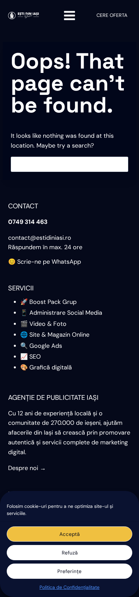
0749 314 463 (28, 222)
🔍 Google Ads (41, 346)
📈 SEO (30, 357)
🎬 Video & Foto (43, 324)
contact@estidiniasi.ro (39, 238)
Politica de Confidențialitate (69, 587)
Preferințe (69, 571)
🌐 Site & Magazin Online (54, 335)
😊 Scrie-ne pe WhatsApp (44, 262)
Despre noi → (27, 468)
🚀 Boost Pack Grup (48, 302)
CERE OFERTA (112, 15)
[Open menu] (69, 15)
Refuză (70, 552)
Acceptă (69, 534)
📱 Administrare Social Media (61, 313)
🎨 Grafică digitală (46, 367)
